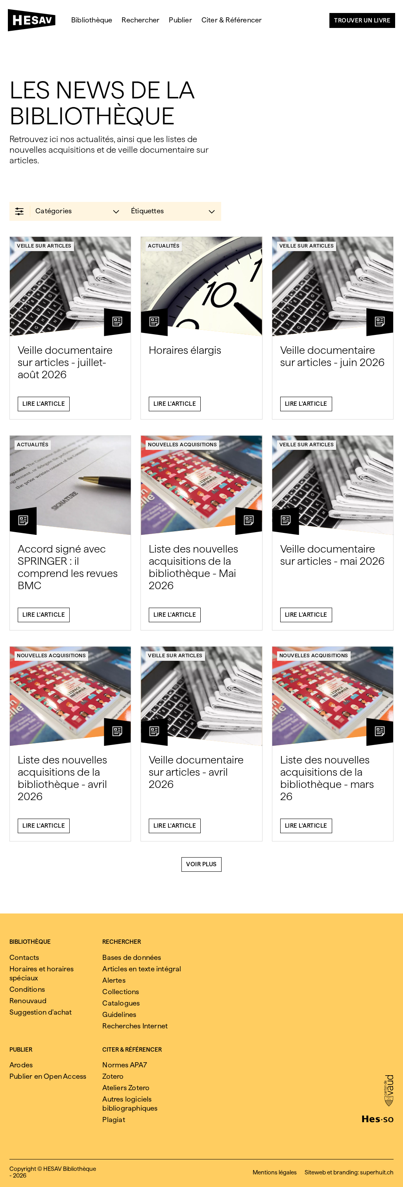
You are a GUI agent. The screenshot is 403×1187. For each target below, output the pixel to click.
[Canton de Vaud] (389, 1091)
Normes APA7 (124, 1065)
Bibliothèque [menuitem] (91, 20)
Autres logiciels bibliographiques (129, 1103)
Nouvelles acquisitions (182, 444)
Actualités (163, 246)
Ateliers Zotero (126, 1087)
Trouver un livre (362, 20)
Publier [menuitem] (180, 20)
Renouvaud (27, 1001)
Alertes (113, 980)
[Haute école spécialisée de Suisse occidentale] (378, 1118)
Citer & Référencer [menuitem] (232, 20)
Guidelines (119, 1014)
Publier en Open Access (47, 1076)
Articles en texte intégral (141, 969)
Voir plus (201, 864)
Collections (120, 991)
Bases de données (131, 957)
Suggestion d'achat (40, 1012)
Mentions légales (275, 1172)
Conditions (27, 989)
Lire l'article (43, 403)
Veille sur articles (44, 246)
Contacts (24, 957)
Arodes (21, 1065)
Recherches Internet (135, 1026)
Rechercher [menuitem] (140, 20)
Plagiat (113, 1119)
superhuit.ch (377, 1172)
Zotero (113, 1076)
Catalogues (121, 1003)
